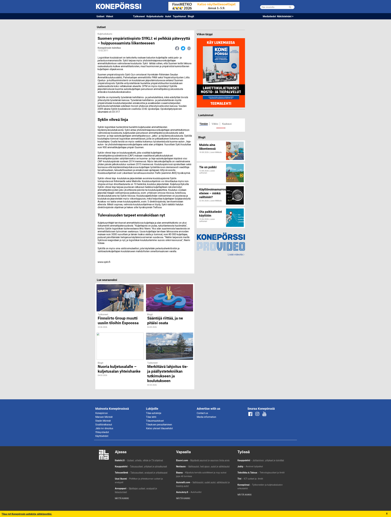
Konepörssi (101, 413)
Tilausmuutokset (155, 420)
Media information (206, 416)
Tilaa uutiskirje (153, 413)
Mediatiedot (269, 16)
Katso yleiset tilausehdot (159, 428)
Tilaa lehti (151, 416)
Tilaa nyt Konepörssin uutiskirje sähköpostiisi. (27, 513)
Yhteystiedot (102, 432)
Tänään (203, 123)
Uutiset (100, 16)
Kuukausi (227, 123)
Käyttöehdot (101, 436)
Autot (168, 16)
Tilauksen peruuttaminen (159, 424)
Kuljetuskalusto (154, 16)
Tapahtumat (179, 16)
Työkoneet (139, 16)
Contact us (202, 413)
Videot (109, 16)
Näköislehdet (284, 16)
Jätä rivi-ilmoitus (104, 428)
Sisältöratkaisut (103, 424)
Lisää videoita (236, 254)
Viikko (215, 123)
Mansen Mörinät (104, 416)
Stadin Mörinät (103, 420)
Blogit (191, 16)
